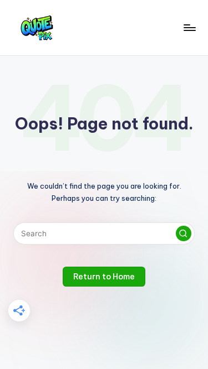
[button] (183, 233)
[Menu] (189, 27)
